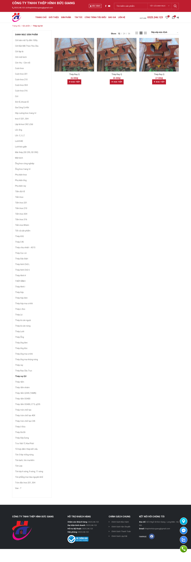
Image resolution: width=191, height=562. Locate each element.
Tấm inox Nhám (22, 225)
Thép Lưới (19, 331)
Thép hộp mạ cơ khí (24, 303)
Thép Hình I (20, 287)
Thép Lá (18, 315)
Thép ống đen (21, 343)
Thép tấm (19, 382)
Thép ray (19, 365)
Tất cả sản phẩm (22, 231)
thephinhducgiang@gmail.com (40, 8)
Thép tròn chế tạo (23, 410)
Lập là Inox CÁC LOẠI (24, 124)
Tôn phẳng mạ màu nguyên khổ (29, 477)
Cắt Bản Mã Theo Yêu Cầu (26, 46)
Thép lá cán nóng (22, 326)
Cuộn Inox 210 (21, 79)
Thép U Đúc (20, 427)
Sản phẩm (26, 26)
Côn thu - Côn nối (22, 63)
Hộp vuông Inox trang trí (25, 113)
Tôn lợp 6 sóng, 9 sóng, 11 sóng (29, 471)
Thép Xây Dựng (22, 438)
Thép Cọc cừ (21, 253)
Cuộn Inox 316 (21, 91)
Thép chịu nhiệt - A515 (25, 247)
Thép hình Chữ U (22, 270)
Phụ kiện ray (20, 186)
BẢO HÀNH (96, 6)
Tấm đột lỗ (20, 191)
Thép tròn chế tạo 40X (25, 415)
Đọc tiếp (75, 82)
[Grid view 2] (136, 33)
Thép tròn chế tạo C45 (25, 421)
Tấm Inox (19, 197)
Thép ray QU (20, 376)
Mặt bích (19, 158)
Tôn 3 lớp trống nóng (24, 455)
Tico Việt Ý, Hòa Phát (24, 443)
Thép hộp (19, 292)
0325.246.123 (19, 8)
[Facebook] (152, 536)
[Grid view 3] (141, 33)
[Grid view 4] (145, 33)
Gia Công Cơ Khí (22, 107)
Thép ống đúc (21, 348)
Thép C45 (19, 242)
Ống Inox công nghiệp (24, 163)
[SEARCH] (175, 6)
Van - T (18, 488)
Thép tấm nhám (22, 387)
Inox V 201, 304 (21, 119)
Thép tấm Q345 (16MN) (25, 393)
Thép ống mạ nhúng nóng (26, 359)
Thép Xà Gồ (20, 432)
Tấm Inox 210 (21, 208)
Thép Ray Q (74, 74)
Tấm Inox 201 (21, 203)
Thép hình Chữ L (22, 264)
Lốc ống (18, 130)
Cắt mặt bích (21, 57)
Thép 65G (19, 236)
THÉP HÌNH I (20, 281)
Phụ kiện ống (21, 180)
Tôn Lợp (18, 466)
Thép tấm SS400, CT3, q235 (27, 404)
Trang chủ (16, 26)
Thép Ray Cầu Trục (23, 371)
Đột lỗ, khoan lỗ (22, 102)
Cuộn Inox (19, 68)
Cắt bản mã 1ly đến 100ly (26, 40)
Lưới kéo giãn (21, 147)
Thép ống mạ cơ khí (24, 354)
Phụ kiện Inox (21, 175)
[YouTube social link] (109, 6)
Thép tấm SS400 (22, 399)
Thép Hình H (20, 275)
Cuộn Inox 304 (21, 85)
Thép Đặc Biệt (21, 259)
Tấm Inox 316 (21, 219)
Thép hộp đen (21, 298)
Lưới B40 (19, 141)
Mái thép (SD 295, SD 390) (26, 152)
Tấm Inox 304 (21, 214)
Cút (16, 96)
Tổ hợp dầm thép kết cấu (26, 449)
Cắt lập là (19, 51)
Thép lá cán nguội (23, 320)
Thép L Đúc (20, 309)
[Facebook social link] (105, 6)
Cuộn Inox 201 (21, 74)
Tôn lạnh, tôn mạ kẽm (24, 460)
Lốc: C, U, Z (20, 135)
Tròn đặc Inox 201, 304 (25, 483)
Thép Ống (19, 337)
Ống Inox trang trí (22, 169)
